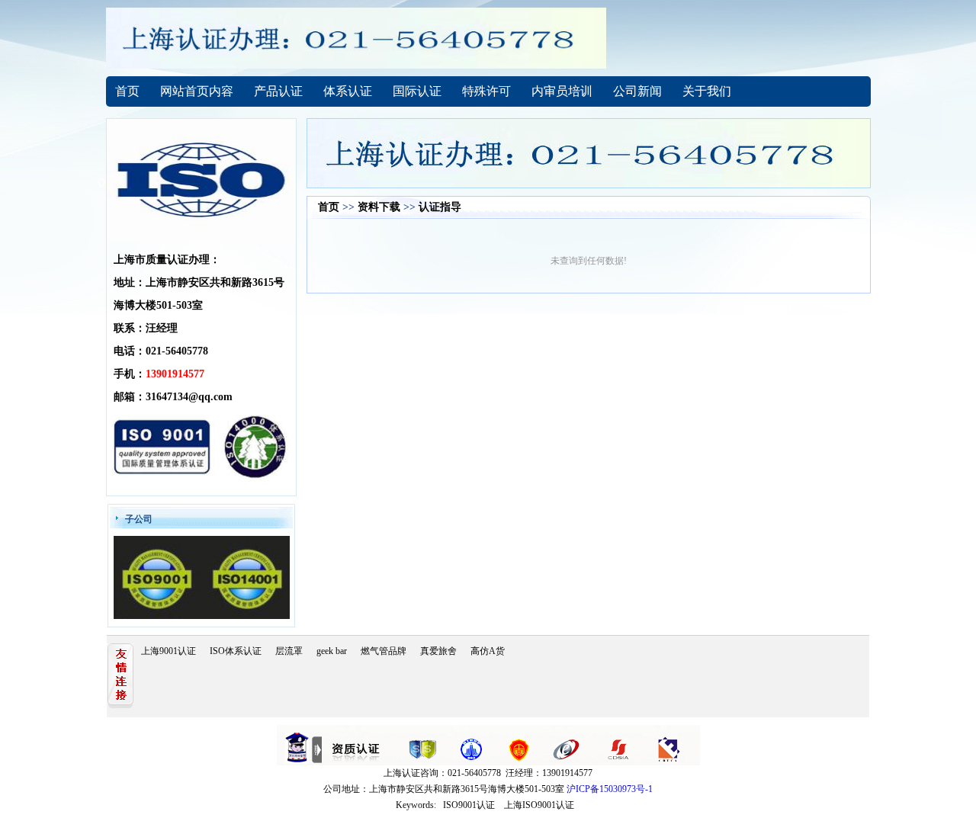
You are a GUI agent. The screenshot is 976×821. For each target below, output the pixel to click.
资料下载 (379, 207)
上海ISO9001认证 (539, 805)
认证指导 (440, 207)
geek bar (331, 651)
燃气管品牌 (383, 651)
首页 (127, 91)
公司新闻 (637, 91)
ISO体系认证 (236, 651)
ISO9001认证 (469, 805)
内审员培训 (561, 91)
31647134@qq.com (189, 396)
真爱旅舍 (438, 651)
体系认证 (347, 91)
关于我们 (706, 91)
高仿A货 (487, 651)
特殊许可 (486, 91)
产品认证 (278, 91)
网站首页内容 (196, 91)
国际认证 (417, 91)
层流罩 (289, 651)
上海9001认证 (168, 651)
